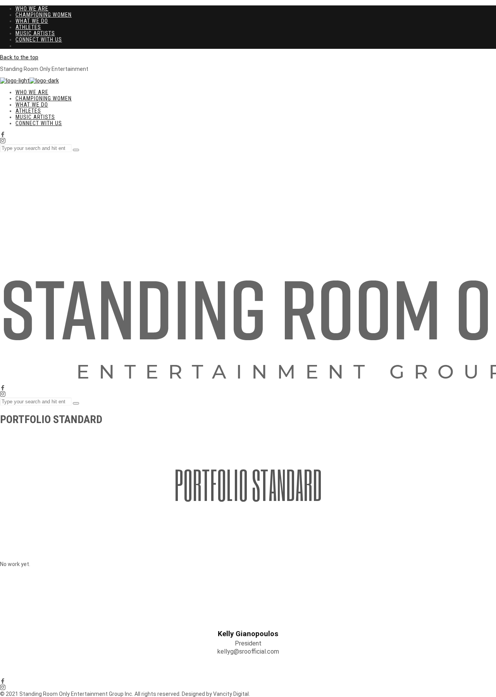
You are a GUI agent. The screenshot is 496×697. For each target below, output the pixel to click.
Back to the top (19, 57)
